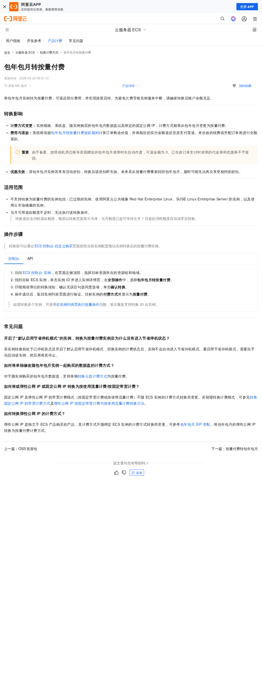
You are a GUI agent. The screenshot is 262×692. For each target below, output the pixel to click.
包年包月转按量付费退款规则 (75, 132)
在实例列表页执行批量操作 (77, 304)
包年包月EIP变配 (195, 424)
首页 (7, 52)
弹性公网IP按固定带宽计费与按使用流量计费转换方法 (99, 403)
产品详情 (128, 85)
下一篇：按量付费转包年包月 (234, 448)
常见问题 (76, 40)
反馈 (139, 472)
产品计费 (55, 40)
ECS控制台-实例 (37, 272)
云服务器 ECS (25, 52)
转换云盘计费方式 (92, 376)
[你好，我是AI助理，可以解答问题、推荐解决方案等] (233, 18)
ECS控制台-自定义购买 (54, 245)
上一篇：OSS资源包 (20, 448)
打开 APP (247, 6)
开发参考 (34, 40)
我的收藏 (245, 85)
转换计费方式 (49, 52)
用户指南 (13, 40)
